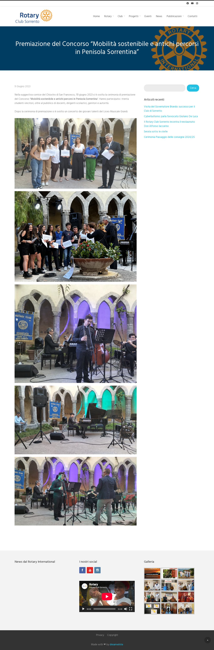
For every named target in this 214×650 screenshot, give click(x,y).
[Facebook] (82, 570)
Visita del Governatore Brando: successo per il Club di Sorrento (169, 109)
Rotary (108, 16)
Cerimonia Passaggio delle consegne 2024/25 (169, 137)
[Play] (83, 608)
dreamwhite (116, 644)
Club (120, 16)
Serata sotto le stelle (156, 132)
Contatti (192, 16)
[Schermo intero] (130, 608)
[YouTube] (90, 570)
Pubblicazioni (174, 16)
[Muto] (125, 608)
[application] (107, 596)
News (159, 16)
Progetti (133, 16)
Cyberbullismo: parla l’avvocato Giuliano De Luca (171, 116)
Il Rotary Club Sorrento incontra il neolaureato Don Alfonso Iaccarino (169, 124)
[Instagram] (97, 570)
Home (96, 16)
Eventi (147, 16)
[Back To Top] (207, 640)
